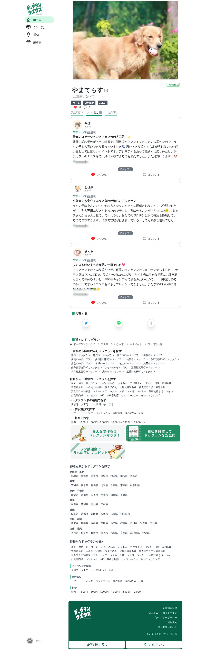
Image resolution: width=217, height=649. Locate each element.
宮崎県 (123, 532)
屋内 (81, 547)
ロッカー (141, 555)
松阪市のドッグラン (137, 359)
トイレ (169, 555)
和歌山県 (125, 513)
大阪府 (94, 513)
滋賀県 (74, 513)
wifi (102, 559)
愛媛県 (143, 523)
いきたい (156, 644)
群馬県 (94, 485)
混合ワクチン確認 (80, 555)
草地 (110, 570)
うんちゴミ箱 (117, 555)
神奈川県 (135, 485)
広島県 (104, 523)
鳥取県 (74, 523)
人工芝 (84, 570)
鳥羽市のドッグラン (154, 363)
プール (94, 547)
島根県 (84, 523)
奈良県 (114, 513)
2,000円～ (139, 591)
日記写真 (111, 112)
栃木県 (84, 485)
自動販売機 (77, 559)
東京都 (123, 485)
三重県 (104, 504)
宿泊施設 (117, 580)
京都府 (84, 513)
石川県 (94, 494)
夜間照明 (167, 547)
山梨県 (114, 494)
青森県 (84, 475)
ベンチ (148, 547)
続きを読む (125, 169)
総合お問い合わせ (167, 626)
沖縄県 (146, 532)
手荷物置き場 (156, 555)
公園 (141, 580)
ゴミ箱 (130, 555)
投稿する (99, 644)
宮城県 (104, 475)
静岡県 (84, 504)
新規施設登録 (170, 608)
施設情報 (77, 112)
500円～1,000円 (100, 591)
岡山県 (94, 523)
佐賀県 (84, 532)
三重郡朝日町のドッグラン (140, 371)
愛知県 (94, 504)
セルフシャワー (129, 559)
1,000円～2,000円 (121, 591)
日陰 (157, 547)
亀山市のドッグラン (130, 363)
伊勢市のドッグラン (82, 359)
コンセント (92, 559)
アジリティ (136, 547)
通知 (36, 34)
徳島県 (123, 523)
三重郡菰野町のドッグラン (145, 367)
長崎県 (94, 532)
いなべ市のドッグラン (117, 367)
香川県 (133, 523)
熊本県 (104, 532)
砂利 (98, 570)
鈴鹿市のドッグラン (103, 355)
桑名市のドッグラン (82, 363)
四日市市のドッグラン (129, 355)
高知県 (153, 523)
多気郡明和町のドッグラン (109, 359)
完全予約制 (111, 551)
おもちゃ (122, 547)
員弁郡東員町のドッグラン (85, 371)
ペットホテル (103, 580)
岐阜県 (74, 504)
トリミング (87, 580)
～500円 (83, 591)
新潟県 (74, 494)
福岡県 (74, 532)
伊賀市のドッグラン (154, 355)
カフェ (74, 580)
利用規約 (172, 622)
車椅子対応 (113, 559)
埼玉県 (104, 485)
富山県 (84, 494)
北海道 (74, 475)
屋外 (73, 547)
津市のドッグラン (80, 355)
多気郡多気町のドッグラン (165, 359)
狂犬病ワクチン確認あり (152, 551)
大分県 (114, 532)
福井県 (104, 494)
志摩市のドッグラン (113, 371)
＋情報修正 (173, 84)
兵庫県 (104, 513)
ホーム (37, 19)
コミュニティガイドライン (163, 612)
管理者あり (77, 551)
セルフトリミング (150, 559)
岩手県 (94, 475)
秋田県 (114, 475)
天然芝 (74, 570)
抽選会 (37, 42)
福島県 (133, 475)
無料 (73, 591)
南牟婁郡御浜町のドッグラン (86, 367)
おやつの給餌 (108, 547)
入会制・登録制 (94, 551)
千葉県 (114, 485)
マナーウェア (100, 555)
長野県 (123, 494)
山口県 (114, 523)
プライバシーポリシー (165, 617)
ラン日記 (38, 27)
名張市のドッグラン (106, 363)
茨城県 (74, 485)
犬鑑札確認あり (128, 551)
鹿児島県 (135, 532)
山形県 (123, 475)
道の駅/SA (130, 580)
